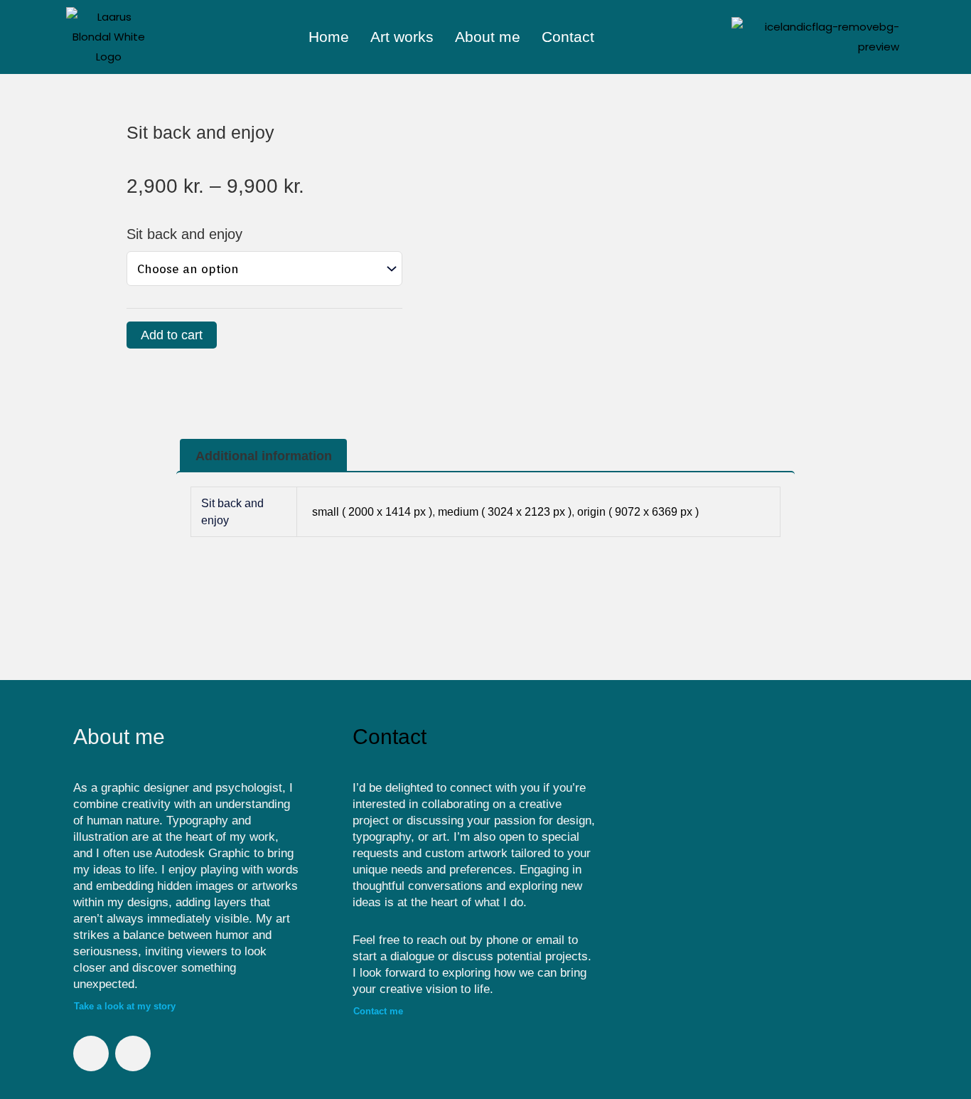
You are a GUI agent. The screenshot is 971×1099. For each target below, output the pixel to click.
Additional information (263, 456)
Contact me (378, 1011)
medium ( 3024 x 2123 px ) (505, 512)
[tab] (263, 455)
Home (329, 36)
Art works (402, 36)
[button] (646, 872)
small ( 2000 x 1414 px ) (372, 512)
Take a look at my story (125, 1006)
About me (487, 36)
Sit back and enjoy (184, 234)
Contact (568, 36)
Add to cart (172, 335)
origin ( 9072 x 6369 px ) (638, 512)
